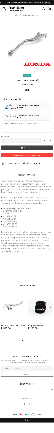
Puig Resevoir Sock (35, 326)
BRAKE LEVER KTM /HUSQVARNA (13, 326)
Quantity (5, 137)
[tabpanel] (13, 313)
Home (17, 15)
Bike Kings (16, 8)
